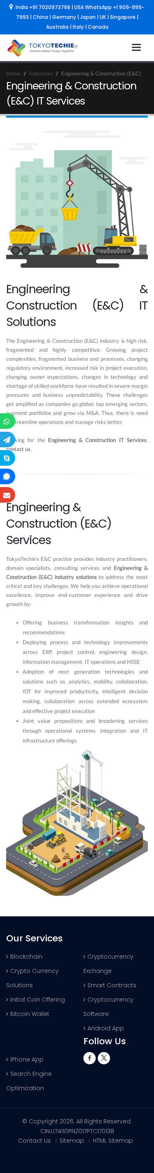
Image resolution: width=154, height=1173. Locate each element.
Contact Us (34, 1141)
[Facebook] (89, 1058)
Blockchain (26, 956)
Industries (41, 73)
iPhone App (27, 1059)
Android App (105, 1028)
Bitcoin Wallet (29, 1014)
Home (13, 73)
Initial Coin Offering (37, 999)
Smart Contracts (111, 985)
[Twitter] (104, 1058)
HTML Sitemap (113, 1141)
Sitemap (72, 1141)
